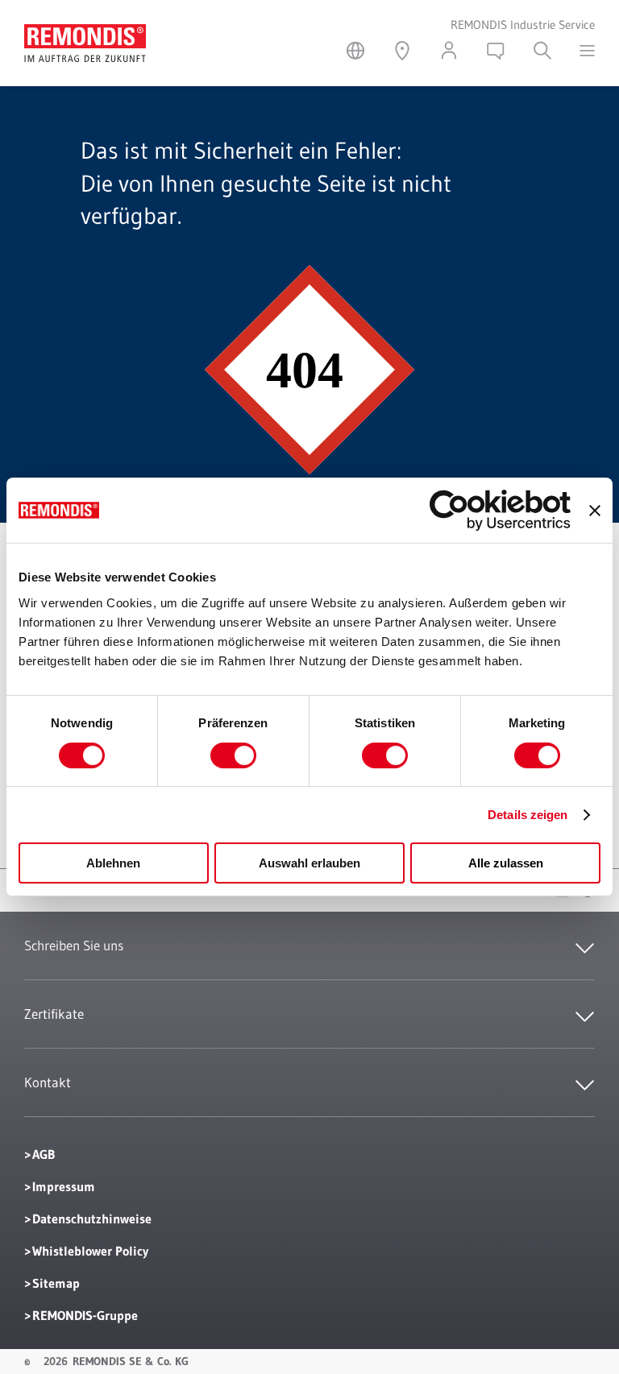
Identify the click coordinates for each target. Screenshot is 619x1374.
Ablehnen (113, 863)
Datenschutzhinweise (92, 1219)
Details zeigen (527, 815)
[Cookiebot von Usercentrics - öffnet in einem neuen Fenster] (500, 510)
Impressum (63, 1186)
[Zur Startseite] (85, 34)
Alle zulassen (505, 863)
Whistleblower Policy (90, 1251)
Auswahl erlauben (309, 863)
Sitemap (56, 1283)
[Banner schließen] (594, 510)
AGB (43, 1154)
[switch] (233, 755)
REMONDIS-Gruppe (85, 1315)
